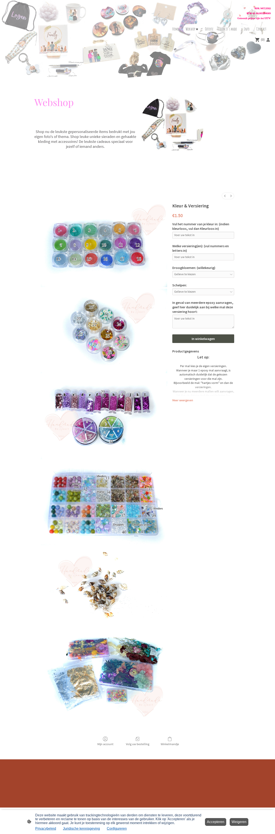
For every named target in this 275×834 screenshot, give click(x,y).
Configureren (117, 828)
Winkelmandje (170, 744)
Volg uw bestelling (137, 744)
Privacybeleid (45, 828)
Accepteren (215, 822)
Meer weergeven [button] (182, 400)
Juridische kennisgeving (81, 828)
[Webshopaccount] (268, 39)
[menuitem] (225, 196)
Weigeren (239, 822)
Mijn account (105, 744)
